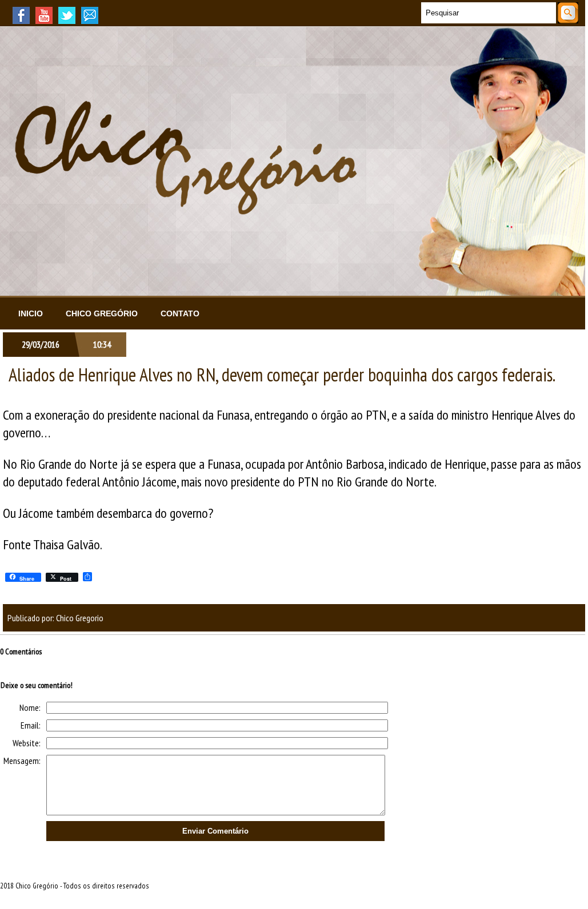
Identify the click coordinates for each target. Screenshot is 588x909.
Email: (31, 725)
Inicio (30, 313)
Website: (27, 743)
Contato (180, 313)
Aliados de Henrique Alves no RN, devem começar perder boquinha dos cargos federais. (282, 375)
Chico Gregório (102, 313)
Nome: (30, 707)
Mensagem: (22, 760)
